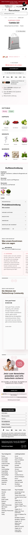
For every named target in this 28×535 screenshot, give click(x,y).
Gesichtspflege (5, 469)
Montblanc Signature (20, 519)
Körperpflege (5, 473)
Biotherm (4, 501)
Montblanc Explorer (20, 517)
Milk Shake (4, 507)
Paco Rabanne (18, 471)
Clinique (4, 497)
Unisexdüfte (5, 461)
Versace (17, 469)
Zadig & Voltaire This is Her (20, 506)
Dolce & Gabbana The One (20, 515)
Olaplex (3, 503)
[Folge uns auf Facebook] (22, 446)
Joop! (16, 473)
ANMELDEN (14, 390)
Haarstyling (4, 480)
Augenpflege (5, 471)
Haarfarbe (4, 482)
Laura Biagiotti (18, 486)
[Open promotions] (24, 4)
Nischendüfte (5, 465)
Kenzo (16, 478)
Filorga (3, 494)
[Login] (5, 9)
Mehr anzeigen (6, 207)
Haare (3, 476)
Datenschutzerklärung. (22, 397)
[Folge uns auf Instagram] (25, 446)
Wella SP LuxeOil (19, 526)
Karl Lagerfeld (18, 480)
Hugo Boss (17, 461)
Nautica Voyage (19, 504)
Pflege (3, 467)
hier (9, 436)
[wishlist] (22, 9)
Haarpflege (4, 478)
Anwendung (5, 220)
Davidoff (17, 465)
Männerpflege (5, 474)
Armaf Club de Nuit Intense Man (19, 492)
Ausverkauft (14, 68)
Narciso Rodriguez (19, 476)
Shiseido (4, 492)
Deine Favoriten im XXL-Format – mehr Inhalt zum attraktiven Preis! (14, 2)
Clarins (3, 495)
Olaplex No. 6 (18, 528)
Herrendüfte (5, 460)
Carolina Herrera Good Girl (20, 497)
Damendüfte (5, 458)
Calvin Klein (18, 463)
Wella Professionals (7, 505)
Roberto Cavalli (19, 482)
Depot (3, 512)
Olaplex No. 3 (18, 500)
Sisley (3, 514)
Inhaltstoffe (5, 216)
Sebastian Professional (7, 510)
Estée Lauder (5, 499)
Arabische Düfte (6, 463)
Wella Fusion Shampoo (18, 524)
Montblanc (17, 484)
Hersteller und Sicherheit (9, 224)
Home (6, 17)
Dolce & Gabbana (19, 460)
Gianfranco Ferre (12, 17)
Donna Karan (18, 467)
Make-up (4, 484)
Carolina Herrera (19, 474)
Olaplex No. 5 (18, 521)
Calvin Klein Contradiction (18, 530)
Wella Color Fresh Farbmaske (19, 511)
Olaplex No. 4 (18, 509)
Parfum (3, 456)
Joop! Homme (18, 502)
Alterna (3, 508)
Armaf (16, 456)
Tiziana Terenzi (18, 458)
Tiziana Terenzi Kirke (20, 495)
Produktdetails (6, 201)
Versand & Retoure (7, 212)
